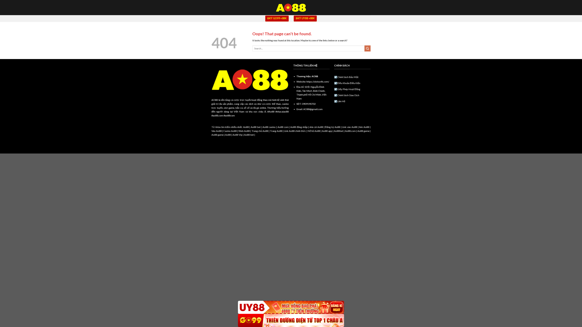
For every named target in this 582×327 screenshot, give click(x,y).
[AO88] (291, 7)
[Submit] (368, 48)
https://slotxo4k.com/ (317, 81)
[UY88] (291, 307)
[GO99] (291, 320)
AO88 (214, 99)
